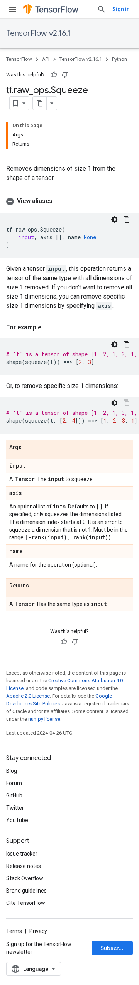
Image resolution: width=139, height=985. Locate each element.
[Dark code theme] (114, 219)
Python (119, 59)
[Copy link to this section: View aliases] (60, 201)
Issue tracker (21, 854)
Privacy (38, 931)
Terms (14, 931)
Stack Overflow (24, 878)
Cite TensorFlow (25, 903)
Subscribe (114, 948)
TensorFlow (19, 59)
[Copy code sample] (126, 219)
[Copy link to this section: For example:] (50, 327)
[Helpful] (53, 75)
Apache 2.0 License (28, 696)
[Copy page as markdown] (40, 103)
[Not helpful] (65, 75)
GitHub (14, 795)
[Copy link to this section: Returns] (36, 586)
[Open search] (101, 9)
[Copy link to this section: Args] (29, 447)
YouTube (17, 820)
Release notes (23, 866)
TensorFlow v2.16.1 (38, 33)
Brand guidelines (26, 891)
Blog (11, 771)
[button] (69, 201)
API (45, 59)
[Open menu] (12, 9)
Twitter (15, 808)
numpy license (44, 719)
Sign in (121, 9)
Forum (14, 783)
